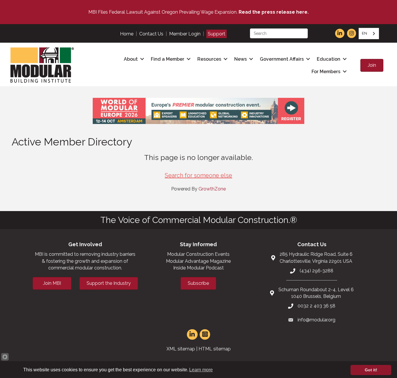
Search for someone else (198, 175)
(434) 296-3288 (316, 270)
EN (364, 33)
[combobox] (369, 33)
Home (126, 34)
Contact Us (151, 34)
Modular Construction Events (198, 254)
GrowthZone (212, 189)
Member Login (185, 34)
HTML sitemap (215, 349)
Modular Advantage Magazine (198, 261)
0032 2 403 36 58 (316, 306)
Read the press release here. (274, 12)
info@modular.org (316, 320)
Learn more (201, 369)
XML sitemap (181, 349)
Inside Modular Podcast (198, 268)
